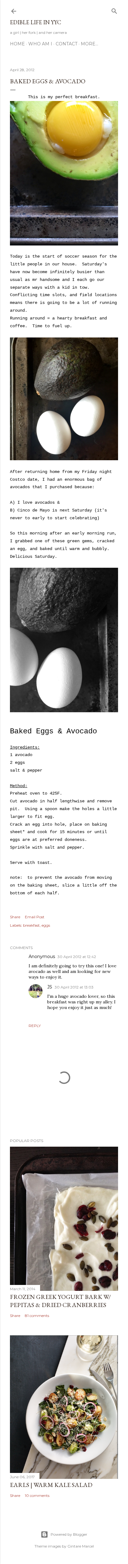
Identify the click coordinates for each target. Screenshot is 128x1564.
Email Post (34, 917)
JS (49, 987)
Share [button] (15, 917)
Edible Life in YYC (35, 22)
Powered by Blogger (69, 1534)
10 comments (37, 1495)
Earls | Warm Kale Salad (51, 1485)
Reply (35, 1025)
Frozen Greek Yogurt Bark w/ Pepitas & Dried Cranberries (60, 1301)
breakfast (31, 925)
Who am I (40, 44)
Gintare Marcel (80, 1546)
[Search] (114, 10)
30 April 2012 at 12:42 (76, 956)
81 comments (37, 1315)
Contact (66, 44)
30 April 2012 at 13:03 (74, 987)
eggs (46, 925)
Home (17, 44)
